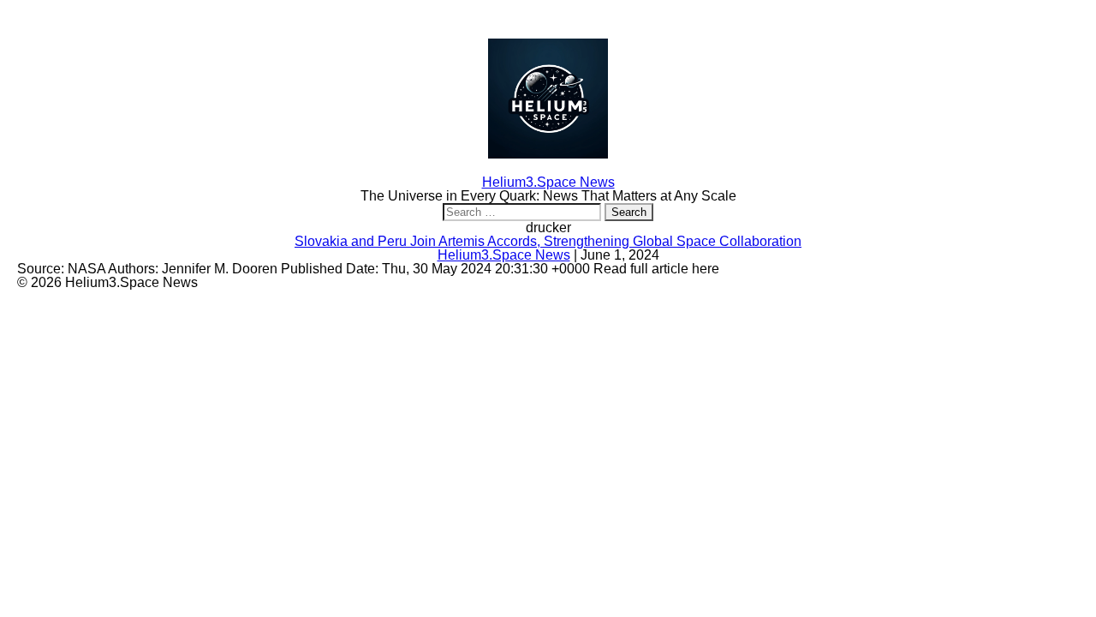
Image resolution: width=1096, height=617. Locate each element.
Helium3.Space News (504, 255)
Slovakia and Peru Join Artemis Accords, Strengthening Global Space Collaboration (548, 241)
